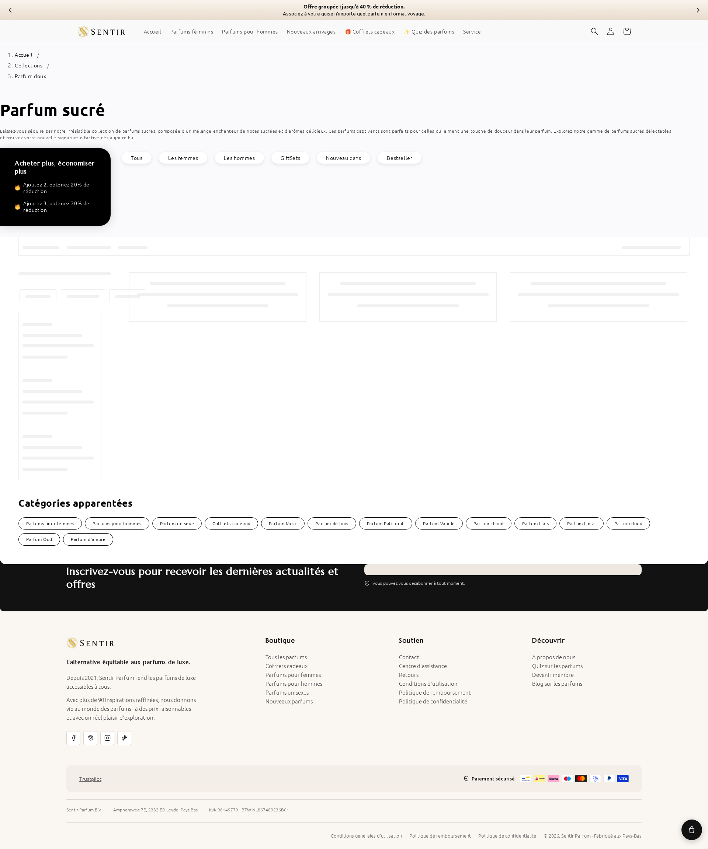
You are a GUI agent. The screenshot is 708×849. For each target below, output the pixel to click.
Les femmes (183, 157)
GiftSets (290, 157)
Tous (136, 157)
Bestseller (399, 157)
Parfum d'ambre (88, 539)
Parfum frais (535, 523)
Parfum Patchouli (386, 523)
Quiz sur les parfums (557, 666)
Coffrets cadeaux (231, 523)
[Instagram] (107, 738)
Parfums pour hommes (117, 523)
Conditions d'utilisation (428, 683)
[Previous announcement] (10, 10)
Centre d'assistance (423, 666)
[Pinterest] (90, 738)
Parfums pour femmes (50, 523)
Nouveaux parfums (289, 701)
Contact (409, 657)
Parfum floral (581, 523)
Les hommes (239, 157)
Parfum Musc (283, 523)
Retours (409, 674)
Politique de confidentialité (433, 701)
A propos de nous (553, 657)
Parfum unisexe (177, 523)
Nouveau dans (343, 157)
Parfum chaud (488, 523)
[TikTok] (124, 738)
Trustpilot (90, 778)
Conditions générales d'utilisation (366, 835)
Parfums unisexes (287, 692)
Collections (29, 65)
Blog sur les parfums (557, 683)
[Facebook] (73, 738)
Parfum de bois (331, 523)
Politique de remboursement (435, 692)
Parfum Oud (39, 539)
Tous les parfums (286, 657)
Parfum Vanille (439, 523)
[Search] (594, 31)
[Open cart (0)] (691, 830)
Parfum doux (30, 76)
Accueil (23, 54)
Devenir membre (553, 674)
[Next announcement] (698, 10)
